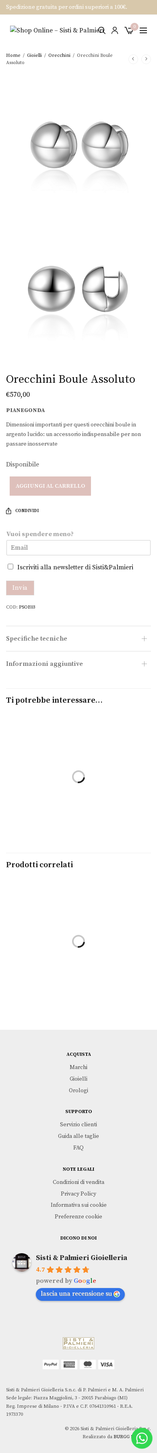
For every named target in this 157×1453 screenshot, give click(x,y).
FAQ (78, 1148)
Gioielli (34, 55)
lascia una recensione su (76, 1294)
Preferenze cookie (78, 1216)
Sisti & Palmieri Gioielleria (81, 1257)
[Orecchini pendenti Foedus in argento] (116, 916)
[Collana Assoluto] (41, 752)
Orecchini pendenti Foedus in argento (116, 968)
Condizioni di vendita (78, 1182)
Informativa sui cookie (79, 1205)
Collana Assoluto (41, 799)
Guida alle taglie (78, 1136)
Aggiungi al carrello (50, 486)
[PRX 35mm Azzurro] (41, 916)
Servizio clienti (78, 1124)
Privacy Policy (78, 1193)
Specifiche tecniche (36, 639)
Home (13, 55)
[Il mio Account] (115, 30)
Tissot (41, 974)
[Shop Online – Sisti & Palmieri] (57, 30)
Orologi (78, 1090)
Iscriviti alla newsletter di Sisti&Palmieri (75, 567)
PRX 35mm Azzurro (41, 963)
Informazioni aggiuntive (44, 664)
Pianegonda (25, 410)
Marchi (78, 1067)
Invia (20, 588)
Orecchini (59, 55)
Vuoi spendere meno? (40, 534)
